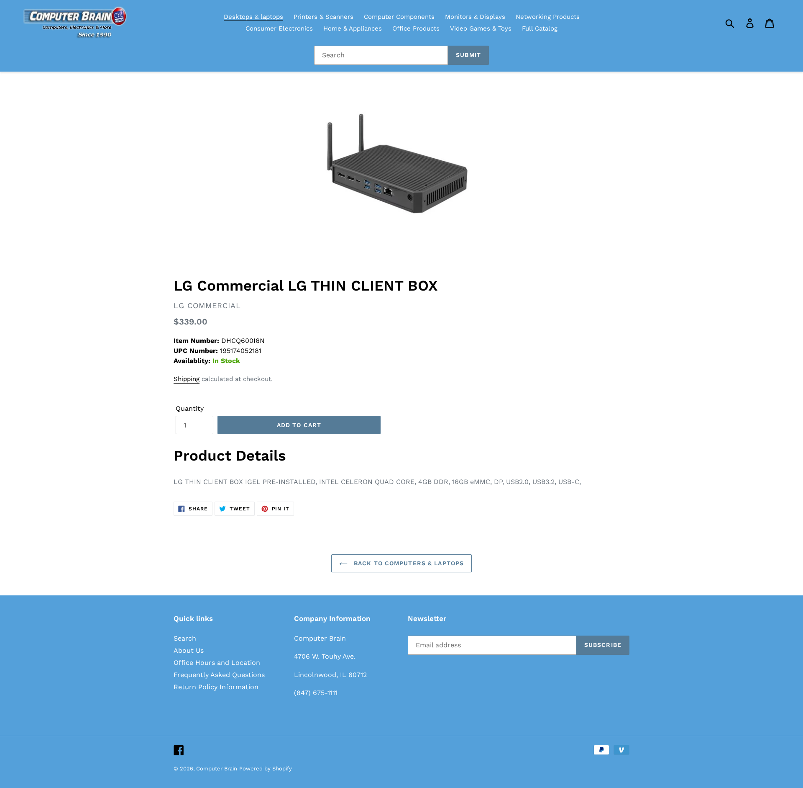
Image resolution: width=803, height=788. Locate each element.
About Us (189, 650)
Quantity (190, 408)
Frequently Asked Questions (219, 675)
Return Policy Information (216, 687)
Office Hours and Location (217, 663)
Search (185, 638)
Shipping (186, 379)
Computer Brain (216, 768)
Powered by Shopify (265, 768)
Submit (468, 55)
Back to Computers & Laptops (408, 563)
